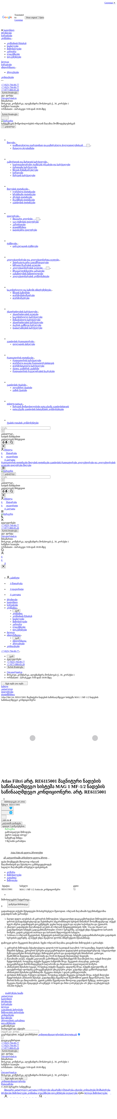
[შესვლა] (2, 553)
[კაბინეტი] (6, 1096)
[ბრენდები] (22, 1096)
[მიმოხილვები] (25, 1096)
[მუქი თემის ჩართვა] (5, 118)
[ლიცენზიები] (31, 1096)
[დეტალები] (37, 1096)
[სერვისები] (19, 1096)
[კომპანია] (28, 1096)
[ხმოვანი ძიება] (5, 442)
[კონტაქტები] (15, 1096)
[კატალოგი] (109, 1093)
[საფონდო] (12, 1096)
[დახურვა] (3, 566)
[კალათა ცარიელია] (112, 1093)
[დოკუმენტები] (34, 1096)
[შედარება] (7, 812)
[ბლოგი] (44, 1096)
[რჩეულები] (3, 1096)
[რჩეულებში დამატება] (7, 808)
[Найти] (11, 442)
